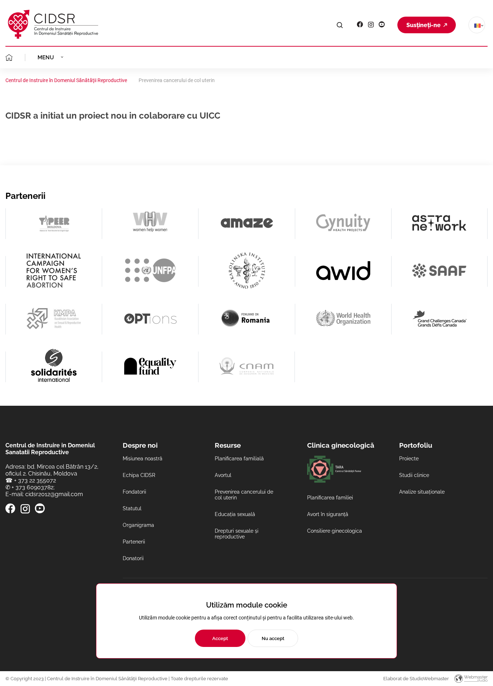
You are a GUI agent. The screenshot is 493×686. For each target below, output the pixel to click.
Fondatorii (134, 492)
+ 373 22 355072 (35, 480)
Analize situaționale (422, 492)
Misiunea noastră (142, 458)
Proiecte (409, 458)
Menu (46, 57)
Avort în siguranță (327, 514)
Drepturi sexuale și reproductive (236, 534)
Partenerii (134, 542)
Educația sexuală (235, 514)
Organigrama (138, 525)
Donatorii (133, 558)
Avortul (223, 475)
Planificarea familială (239, 458)
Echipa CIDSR (139, 475)
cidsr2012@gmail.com (54, 494)
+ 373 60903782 (32, 487)
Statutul (132, 508)
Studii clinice (414, 475)
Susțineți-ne (423, 25)
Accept (220, 638)
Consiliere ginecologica (334, 531)
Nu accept (273, 638)
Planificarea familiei (330, 497)
